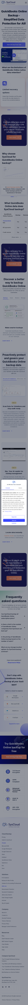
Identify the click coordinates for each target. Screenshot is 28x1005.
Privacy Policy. (8, 511)
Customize (14, 523)
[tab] (7, 488)
